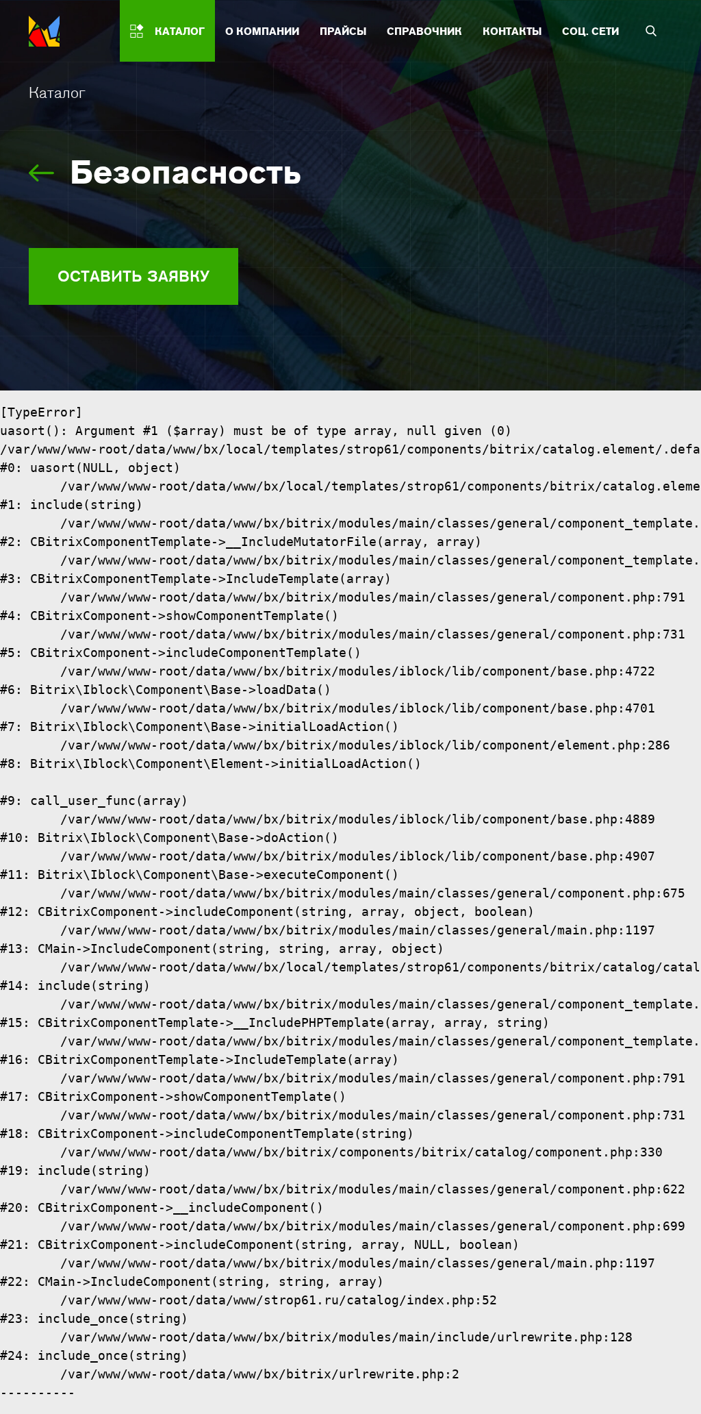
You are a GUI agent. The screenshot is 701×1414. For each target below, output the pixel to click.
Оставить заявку (133, 276)
